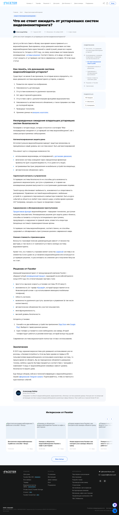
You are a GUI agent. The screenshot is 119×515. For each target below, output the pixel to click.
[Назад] (107, 419)
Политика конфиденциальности (96, 508)
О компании (51, 474)
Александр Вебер (21, 32)
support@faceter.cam (108, 475)
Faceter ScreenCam (31, 495)
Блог (21, 12)
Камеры (29, 3)
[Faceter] (10, 3)
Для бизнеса (66, 3)
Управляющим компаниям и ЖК (82, 496)
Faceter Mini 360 (31, 477)
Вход (112, 3)
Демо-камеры (78, 3)
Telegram (90, 97)
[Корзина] (107, 3)
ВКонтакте (90, 101)
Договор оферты (111, 508)
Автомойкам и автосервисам (81, 488)
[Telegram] (104, 3)
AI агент (27, 492)
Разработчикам (77, 479)
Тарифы (38, 3)
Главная (15, 12)
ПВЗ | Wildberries (77, 498)
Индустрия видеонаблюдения (33, 12)
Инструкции (52, 477)
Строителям (76, 485)
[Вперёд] (111, 419)
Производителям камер (80, 482)
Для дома (56, 3)
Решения (46, 3)
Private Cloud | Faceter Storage (33, 489)
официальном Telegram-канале (31, 377)
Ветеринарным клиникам (80, 490)
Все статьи (59, 459)
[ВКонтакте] (104, 481)
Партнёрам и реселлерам (80, 474)
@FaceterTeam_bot (107, 472)
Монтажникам (76, 477)
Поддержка (89, 3)
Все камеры (27, 479)
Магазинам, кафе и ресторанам (82, 493)
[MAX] (114, 505)
